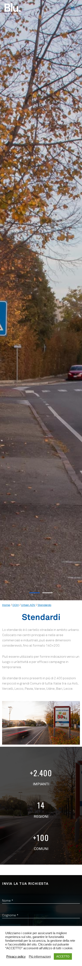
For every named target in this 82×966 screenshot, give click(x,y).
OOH (15, 605)
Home (6, 605)
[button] (34, 592)
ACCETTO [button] (62, 956)
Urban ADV (28, 605)
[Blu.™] (12, 8)
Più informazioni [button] (40, 956)
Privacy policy (16, 956)
